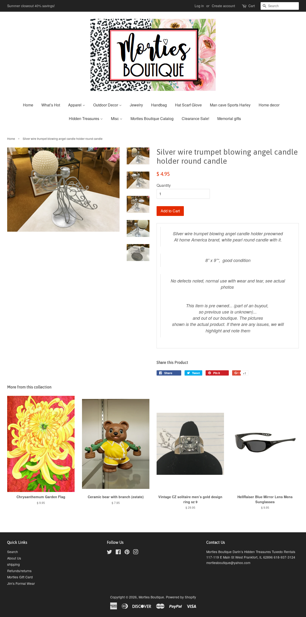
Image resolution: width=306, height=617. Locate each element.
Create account (223, 5)
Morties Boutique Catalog (152, 118)
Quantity (164, 185)
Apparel (75, 105)
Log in (199, 5)
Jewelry (136, 105)
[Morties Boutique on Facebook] (118, 552)
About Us (14, 558)
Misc (115, 118)
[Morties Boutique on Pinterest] (127, 552)
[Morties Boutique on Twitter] (109, 552)
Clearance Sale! (195, 118)
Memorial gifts (229, 118)
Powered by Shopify (181, 597)
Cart (251, 5)
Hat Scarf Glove (188, 105)
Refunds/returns (19, 570)
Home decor (269, 105)
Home (28, 105)
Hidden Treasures (84, 118)
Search (12, 551)
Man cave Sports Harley (230, 105)
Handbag (159, 105)
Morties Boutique (151, 597)
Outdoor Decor (106, 105)
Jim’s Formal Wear (21, 583)
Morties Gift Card (20, 577)
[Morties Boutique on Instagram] (135, 552)
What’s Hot (50, 105)
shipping (13, 564)
